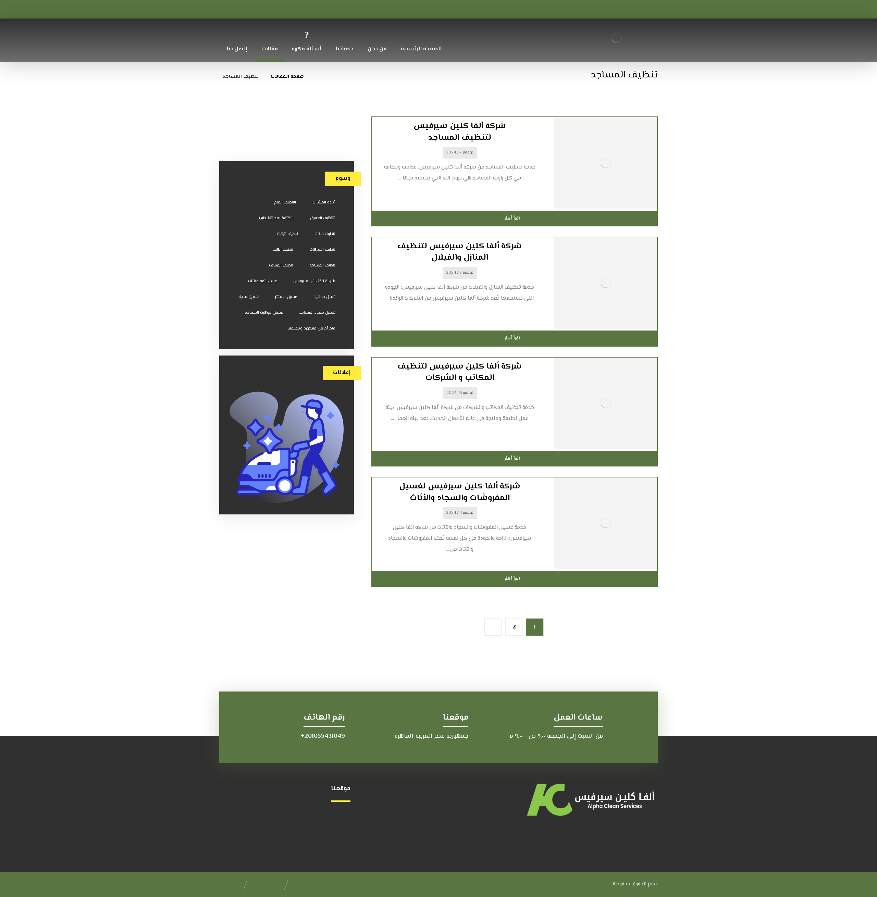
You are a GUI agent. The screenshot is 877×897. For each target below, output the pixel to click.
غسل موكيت (324, 297)
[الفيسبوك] (248, 8)
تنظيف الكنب (283, 250)
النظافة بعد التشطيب (276, 218)
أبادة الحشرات (323, 202)
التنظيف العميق (322, 218)
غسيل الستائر (286, 297)
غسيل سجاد (248, 297)
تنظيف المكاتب (281, 265)
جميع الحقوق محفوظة (635, 884)
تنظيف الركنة (287, 234)
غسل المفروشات (262, 281)
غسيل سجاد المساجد (317, 313)
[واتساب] (231, 8)
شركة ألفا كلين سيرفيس (314, 281)
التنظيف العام (285, 202)
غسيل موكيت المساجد (264, 313)
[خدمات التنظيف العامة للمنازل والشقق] (617, 37)
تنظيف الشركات (322, 250)
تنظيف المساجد (322, 265)
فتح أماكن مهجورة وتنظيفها (311, 328)
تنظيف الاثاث (324, 234)
